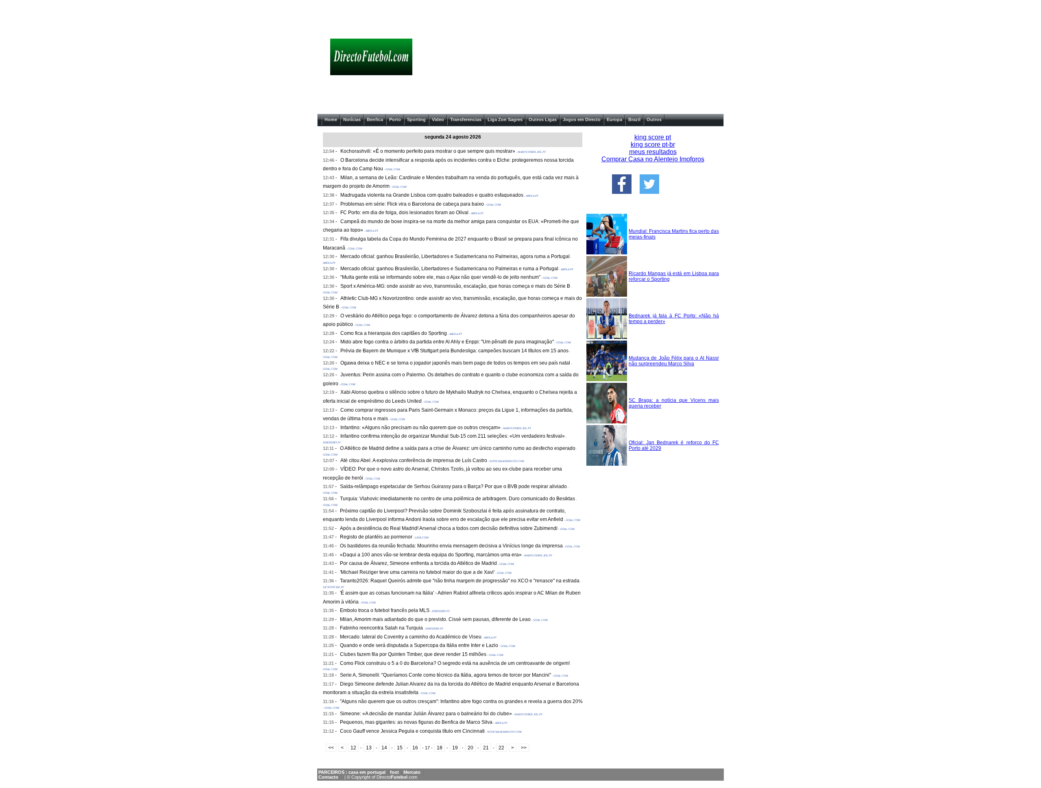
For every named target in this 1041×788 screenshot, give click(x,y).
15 (400, 748)
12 (353, 748)
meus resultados (653, 151)
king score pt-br (653, 144)
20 (470, 748)
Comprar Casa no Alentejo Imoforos (652, 159)
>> (524, 748)
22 (501, 748)
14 (384, 748)
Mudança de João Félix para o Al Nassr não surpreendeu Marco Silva (674, 361)
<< (331, 748)
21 (486, 748)
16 (415, 748)
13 (369, 748)
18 (439, 748)
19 (455, 748)
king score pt (652, 137)
